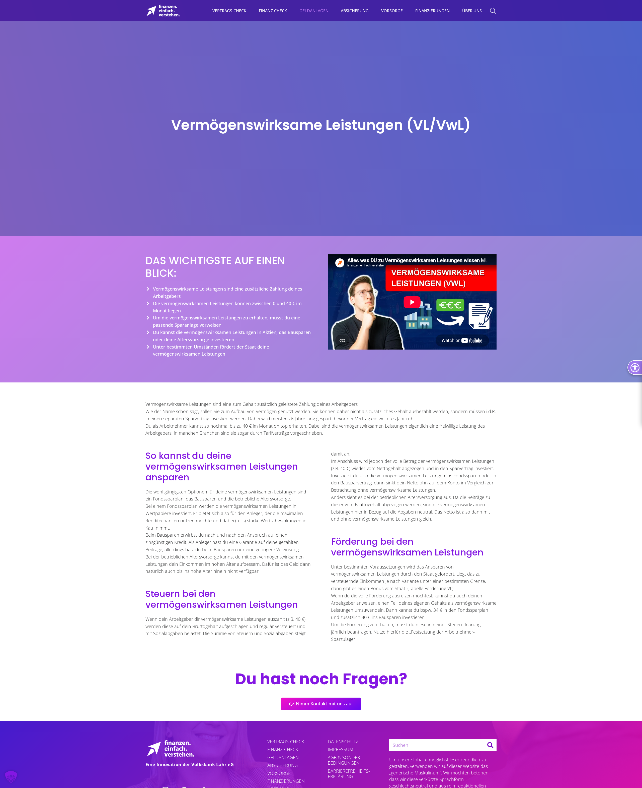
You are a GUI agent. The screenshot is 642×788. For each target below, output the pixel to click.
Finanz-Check (282, 749)
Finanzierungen (286, 781)
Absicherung (282, 765)
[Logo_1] (163, 11)
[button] (332, 10)
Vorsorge (279, 773)
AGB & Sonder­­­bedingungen (345, 760)
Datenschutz (343, 742)
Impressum (340, 749)
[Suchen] (490, 745)
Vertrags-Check (285, 742)
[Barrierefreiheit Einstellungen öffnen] (634, 367)
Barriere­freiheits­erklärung (349, 774)
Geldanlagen (283, 757)
